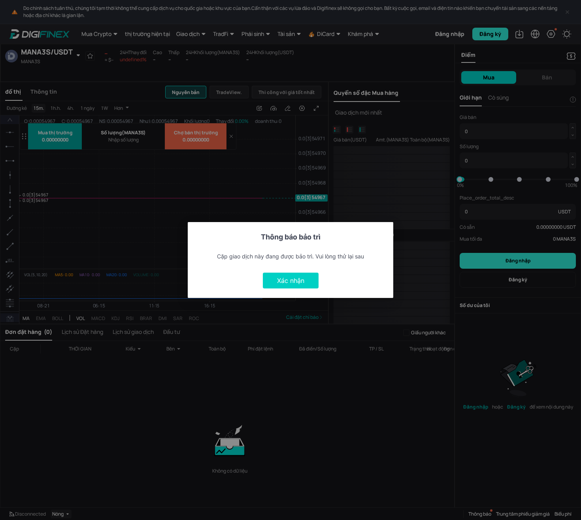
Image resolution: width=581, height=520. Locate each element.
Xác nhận (290, 280)
